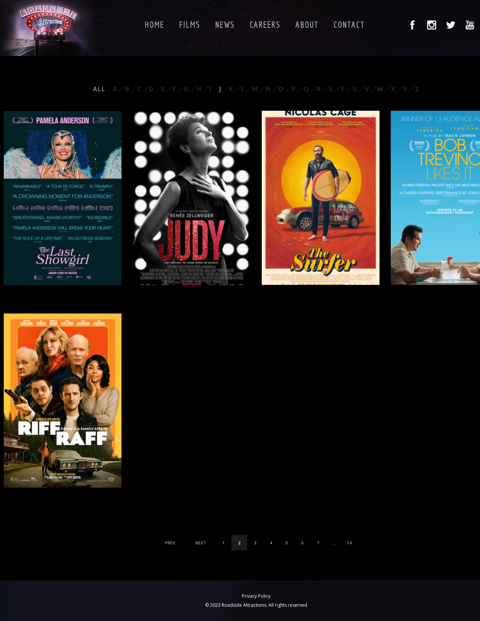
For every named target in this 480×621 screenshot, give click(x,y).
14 (349, 543)
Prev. (170, 543)
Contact (349, 24)
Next (200, 543)
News (225, 24)
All (99, 89)
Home (154, 24)
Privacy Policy (256, 596)
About (307, 24)
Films (189, 24)
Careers (265, 24)
